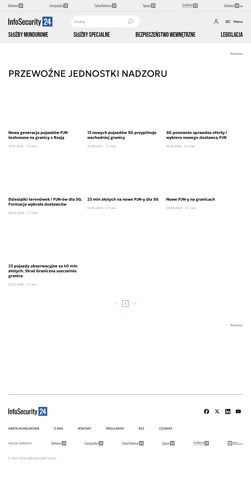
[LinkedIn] (227, 411)
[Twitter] (217, 411)
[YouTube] (238, 411)
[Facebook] (206, 411)
